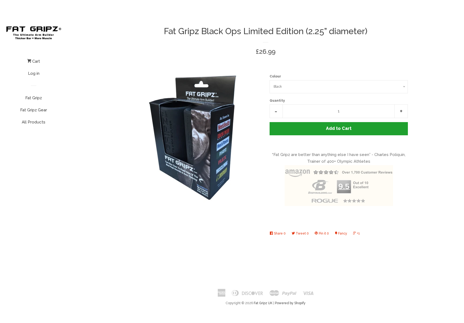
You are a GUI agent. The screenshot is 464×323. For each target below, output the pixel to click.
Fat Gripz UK (263, 303)
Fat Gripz (33, 97)
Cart (35, 61)
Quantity (277, 100)
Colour (275, 76)
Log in (33, 73)
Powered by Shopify (290, 303)
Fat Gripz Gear (33, 110)
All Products (33, 122)
